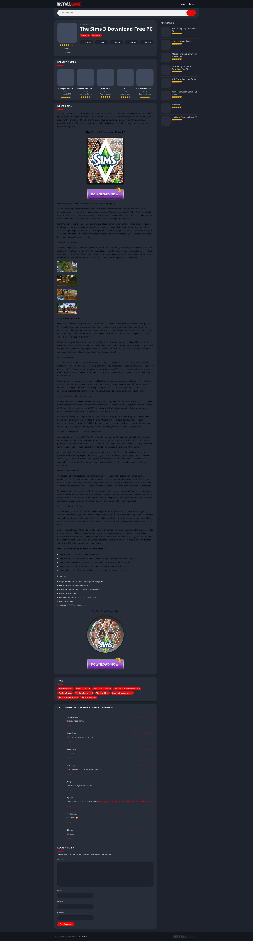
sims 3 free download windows (127, 689)
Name (60, 890)
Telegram (133, 42)
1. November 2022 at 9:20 (144, 814)
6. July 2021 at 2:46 (147, 749)
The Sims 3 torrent (88, 697)
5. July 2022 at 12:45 (146, 797)
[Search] (191, 13)
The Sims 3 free (102, 693)
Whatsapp (147, 42)
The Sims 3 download (84, 693)
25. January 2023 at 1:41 (145, 830)
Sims (83, 514)
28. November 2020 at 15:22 (143, 733)
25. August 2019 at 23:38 (144, 717)
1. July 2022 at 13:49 (146, 781)
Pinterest (118, 42)
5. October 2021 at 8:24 (145, 765)
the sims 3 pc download (68, 697)
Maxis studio (106, 514)
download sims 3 (65, 689)
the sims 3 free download (122, 693)
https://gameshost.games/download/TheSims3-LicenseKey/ (124, 801)
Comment (62, 859)
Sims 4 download (142, 485)
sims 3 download (83, 689)
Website (60, 912)
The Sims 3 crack (65, 693)
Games (191, 4)
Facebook (88, 42)
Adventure (97, 24)
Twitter (102, 42)
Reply (69, 725)
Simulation (96, 35)
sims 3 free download (102, 689)
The (79, 514)
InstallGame (82, 936)
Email (60, 901)
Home (182, 4)
